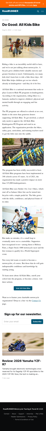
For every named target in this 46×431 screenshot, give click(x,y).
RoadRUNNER (10, 11)
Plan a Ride (39, 414)
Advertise (30, 414)
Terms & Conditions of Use (24, 419)
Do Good (5, 20)
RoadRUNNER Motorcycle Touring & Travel (20, 409)
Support (21, 414)
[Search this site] (38, 11)
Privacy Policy (32, 417)
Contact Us (36, 300)
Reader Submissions (18, 417)
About (14, 414)
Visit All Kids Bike (23, 288)
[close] (43, 4)
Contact (6, 414)
